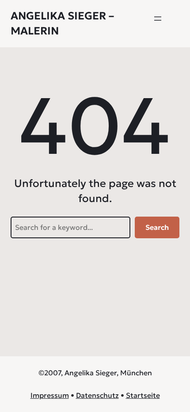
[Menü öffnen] (157, 18)
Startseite (143, 395)
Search (157, 227)
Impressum (49, 395)
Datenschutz (97, 395)
